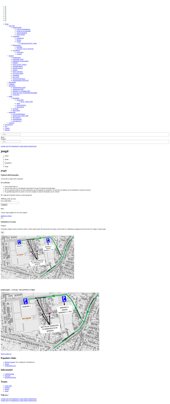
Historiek (7, 376)
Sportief (11, 56)
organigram (20, 38)
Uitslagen (12, 84)
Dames (7, 389)
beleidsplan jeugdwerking (21, 61)
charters (15, 70)
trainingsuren (17, 57)
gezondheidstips (18, 66)
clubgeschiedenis (22, 33)
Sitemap (7, 130)
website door (5, 146)
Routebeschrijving (10, 377)
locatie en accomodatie (24, 31)
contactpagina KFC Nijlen (28, 43)
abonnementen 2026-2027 (21, 80)
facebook (15, 109)
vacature (19, 54)
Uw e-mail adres (6, 201)
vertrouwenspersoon (19, 79)
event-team (20, 52)
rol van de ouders (18, 73)
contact (19, 41)
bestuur (19, 40)
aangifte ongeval (18, 68)
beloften (7, 387)
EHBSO (15, 63)
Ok (2, 232)
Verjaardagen (9, 124)
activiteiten (12, 86)
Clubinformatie (9, 374)
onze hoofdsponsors (19, 114)
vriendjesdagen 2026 (19, 87)
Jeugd (6, 391)
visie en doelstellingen (23, 29)
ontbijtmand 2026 (18, 89)
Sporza (7, 364)
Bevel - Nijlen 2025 (26, 101)
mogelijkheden (17, 119)
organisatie (16, 36)
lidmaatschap (17, 45)
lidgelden (19, 47)
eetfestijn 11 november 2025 (21, 91)
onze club (12, 26)
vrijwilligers (16, 50)
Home (7, 24)
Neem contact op (6, 354)
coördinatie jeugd (18, 59)
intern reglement (18, 71)
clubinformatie (17, 27)
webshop (11, 123)
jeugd (18, 103)
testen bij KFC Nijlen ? (20, 64)
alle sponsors (17, 117)
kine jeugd (16, 77)
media (10, 96)
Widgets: (3, 226)
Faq (6, 126)
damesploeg (20, 107)
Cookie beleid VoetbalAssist (27, 146)
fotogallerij (16, 98)
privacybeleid (21, 34)
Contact (7, 128)
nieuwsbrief (16, 110)
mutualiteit (16, 75)
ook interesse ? (17, 121)
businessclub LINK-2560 (20, 116)
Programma (12, 82)
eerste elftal (20, 100)
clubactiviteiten (21, 105)
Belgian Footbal (10, 362)
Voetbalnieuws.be (10, 366)
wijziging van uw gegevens (25, 49)
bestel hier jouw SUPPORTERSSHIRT (25, 93)
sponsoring (12, 112)
